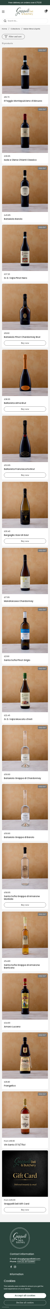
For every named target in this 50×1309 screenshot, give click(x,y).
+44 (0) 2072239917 (26, 1261)
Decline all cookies (25, 1302)
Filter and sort (15, 36)
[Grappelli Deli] (24, 11)
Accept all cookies (25, 1295)
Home (4, 29)
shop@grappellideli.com (28, 1258)
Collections (15, 29)
